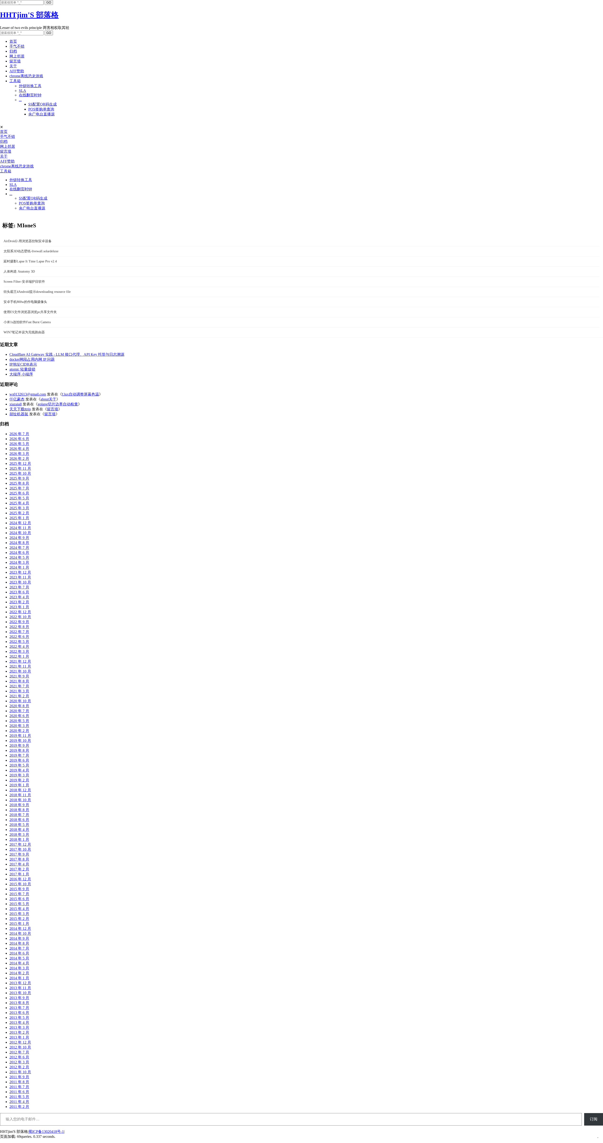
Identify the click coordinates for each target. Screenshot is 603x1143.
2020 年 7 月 (19, 711)
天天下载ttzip (20, 409)
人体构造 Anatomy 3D (19, 271)
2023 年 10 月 (20, 582)
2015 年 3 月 (19, 914)
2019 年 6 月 (19, 760)
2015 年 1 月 (19, 924)
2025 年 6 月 (19, 493)
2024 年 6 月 (19, 553)
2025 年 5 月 (19, 498)
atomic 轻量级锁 (22, 369)
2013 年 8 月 (19, 1003)
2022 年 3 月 (19, 651)
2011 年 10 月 (20, 1072)
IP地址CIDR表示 (23, 364)
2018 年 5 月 (19, 825)
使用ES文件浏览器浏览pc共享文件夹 (30, 312)
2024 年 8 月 (19, 543)
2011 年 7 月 (19, 1087)
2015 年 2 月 (19, 919)
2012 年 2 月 (19, 1067)
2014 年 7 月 (19, 948)
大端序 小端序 (21, 374)
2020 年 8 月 (19, 706)
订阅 (593, 1119)
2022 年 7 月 (19, 632)
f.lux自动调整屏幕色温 (80, 394)
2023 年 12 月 (20, 572)
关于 (13, 66)
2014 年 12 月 (20, 929)
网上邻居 (16, 56)
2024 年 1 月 (19, 567)
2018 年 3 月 (19, 835)
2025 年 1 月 (19, 518)
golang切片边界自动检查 (58, 404)
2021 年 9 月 (19, 676)
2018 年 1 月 (19, 839)
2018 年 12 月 (20, 790)
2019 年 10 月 (20, 741)
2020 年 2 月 (19, 731)
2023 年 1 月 (19, 607)
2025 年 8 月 (19, 483)
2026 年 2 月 (19, 459)
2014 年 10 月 (20, 933)
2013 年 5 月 (19, 1018)
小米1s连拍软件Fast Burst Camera (27, 322)
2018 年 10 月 (20, 800)
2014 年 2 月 (19, 973)
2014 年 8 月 (19, 943)
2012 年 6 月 (19, 1057)
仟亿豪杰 (16, 399)
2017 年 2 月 (19, 869)
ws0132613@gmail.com (27, 394)
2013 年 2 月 (19, 1032)
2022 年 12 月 (20, 612)
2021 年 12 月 (20, 661)
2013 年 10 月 (20, 993)
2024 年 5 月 (19, 557)
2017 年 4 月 (19, 864)
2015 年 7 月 (19, 894)
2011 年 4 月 (19, 1102)
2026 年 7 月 (19, 434)
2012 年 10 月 (20, 1047)
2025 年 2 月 (19, 513)
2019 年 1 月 (19, 785)
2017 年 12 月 (20, 844)
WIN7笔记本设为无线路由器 (24, 332)
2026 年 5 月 (19, 444)
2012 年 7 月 (19, 1052)
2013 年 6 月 (19, 1013)
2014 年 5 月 (19, 958)
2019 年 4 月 (19, 770)
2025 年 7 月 (19, 488)
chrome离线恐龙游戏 (26, 76)
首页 (13, 41)
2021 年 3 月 (19, 691)
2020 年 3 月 (19, 726)
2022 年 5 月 (19, 642)
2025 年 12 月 (20, 463)
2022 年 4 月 (19, 647)
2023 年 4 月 (19, 597)
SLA (22, 91)
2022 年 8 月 (19, 627)
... (20, 100)
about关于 (48, 399)
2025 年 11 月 (20, 468)
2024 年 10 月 (20, 533)
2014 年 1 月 (19, 978)
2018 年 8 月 (19, 810)
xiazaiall (15, 404)
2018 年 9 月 (19, 805)
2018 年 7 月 (19, 815)
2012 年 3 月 (19, 1062)
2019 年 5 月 (19, 765)
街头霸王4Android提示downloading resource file (37, 292)
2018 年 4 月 (19, 830)
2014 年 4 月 (19, 963)
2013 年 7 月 (19, 1008)
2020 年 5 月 (19, 721)
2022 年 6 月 (19, 637)
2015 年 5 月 (19, 904)
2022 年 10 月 (20, 617)
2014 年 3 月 (19, 968)
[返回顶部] (597, 1136)
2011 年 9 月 (19, 1077)
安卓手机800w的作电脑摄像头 (25, 302)
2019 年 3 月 (19, 775)
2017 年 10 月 (20, 849)
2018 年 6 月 (19, 820)
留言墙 (15, 61)
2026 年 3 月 (19, 454)
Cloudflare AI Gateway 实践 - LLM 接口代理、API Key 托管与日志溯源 (66, 354)
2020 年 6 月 (19, 716)
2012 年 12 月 (20, 1042)
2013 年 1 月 (19, 1037)
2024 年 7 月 (19, 548)
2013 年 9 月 (19, 998)
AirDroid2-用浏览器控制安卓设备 (28, 241)
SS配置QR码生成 (42, 104)
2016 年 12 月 (20, 879)
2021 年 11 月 (20, 666)
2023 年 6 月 (19, 592)
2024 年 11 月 (20, 528)
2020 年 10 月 (20, 701)
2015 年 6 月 (19, 899)
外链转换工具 (30, 86)
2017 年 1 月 (19, 874)
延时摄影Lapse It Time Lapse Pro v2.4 (30, 261)
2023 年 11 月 (20, 577)
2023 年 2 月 (19, 602)
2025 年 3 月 (19, 508)
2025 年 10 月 (20, 473)
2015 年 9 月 (19, 889)
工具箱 (15, 81)
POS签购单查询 (41, 109)
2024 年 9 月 (19, 538)
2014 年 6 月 (19, 953)
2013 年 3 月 (19, 1027)
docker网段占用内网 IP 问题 (32, 359)
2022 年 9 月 (19, 622)
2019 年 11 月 (20, 736)
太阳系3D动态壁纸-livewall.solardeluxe (31, 251)
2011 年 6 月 (19, 1092)
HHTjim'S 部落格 (29, 15)
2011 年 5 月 (19, 1097)
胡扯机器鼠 (18, 414)
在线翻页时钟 (30, 95)
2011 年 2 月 (19, 1107)
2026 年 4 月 (19, 449)
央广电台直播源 (41, 114)
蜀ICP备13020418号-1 (46, 1132)
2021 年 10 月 (20, 671)
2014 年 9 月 (19, 938)
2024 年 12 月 (20, 523)
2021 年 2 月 (19, 696)
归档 (13, 51)
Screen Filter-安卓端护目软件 (24, 281)
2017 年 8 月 (19, 859)
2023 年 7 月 (19, 587)
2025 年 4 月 (19, 503)
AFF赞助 (16, 71)
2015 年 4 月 (19, 909)
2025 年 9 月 (19, 478)
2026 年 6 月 (19, 439)
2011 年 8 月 (19, 1082)
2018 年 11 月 (20, 795)
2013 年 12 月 (20, 983)
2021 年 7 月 (19, 686)
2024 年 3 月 (19, 562)
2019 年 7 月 (19, 755)
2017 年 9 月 (19, 854)
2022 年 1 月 (19, 656)
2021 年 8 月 (19, 681)
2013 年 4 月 (19, 1023)
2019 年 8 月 (19, 750)
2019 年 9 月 (19, 745)
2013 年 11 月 (20, 988)
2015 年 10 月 (20, 884)
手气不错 (16, 46)
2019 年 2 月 (19, 780)
